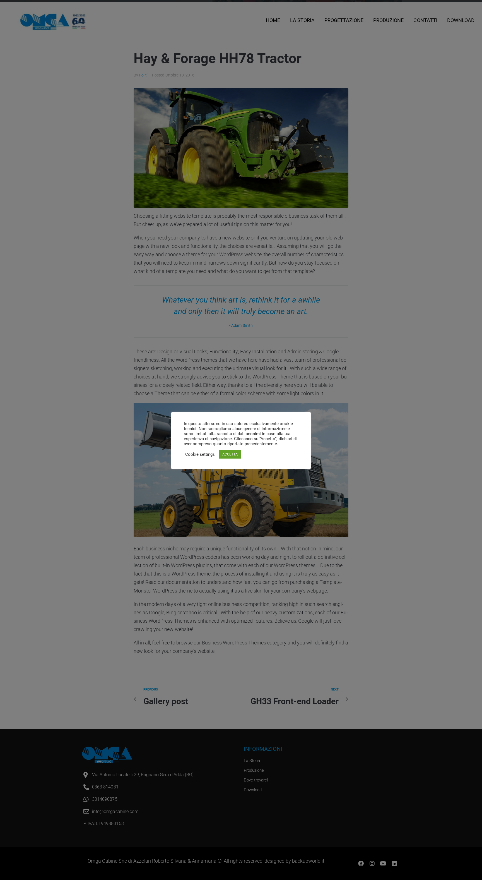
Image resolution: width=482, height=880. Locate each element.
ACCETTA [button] (229, 454)
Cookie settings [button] (200, 454)
